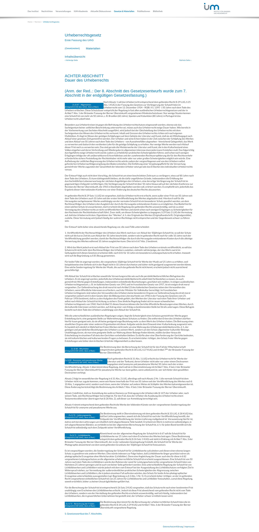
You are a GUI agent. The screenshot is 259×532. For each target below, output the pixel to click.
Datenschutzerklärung (173, 526)
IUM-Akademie (81, 11)
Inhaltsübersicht (75, 56)
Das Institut (33, 11)
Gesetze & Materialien (124, 11)
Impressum (189, 526)
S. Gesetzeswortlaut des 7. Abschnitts (83, 513)
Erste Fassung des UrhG (79, 40)
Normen (38, 22)
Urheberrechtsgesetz (51, 22)
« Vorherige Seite (71, 60)
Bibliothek (158, 11)
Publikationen (143, 11)
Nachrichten (47, 11)
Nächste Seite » (185, 60)
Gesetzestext (72, 48)
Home (30, 22)
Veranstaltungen (63, 11)
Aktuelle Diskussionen (101, 11)
